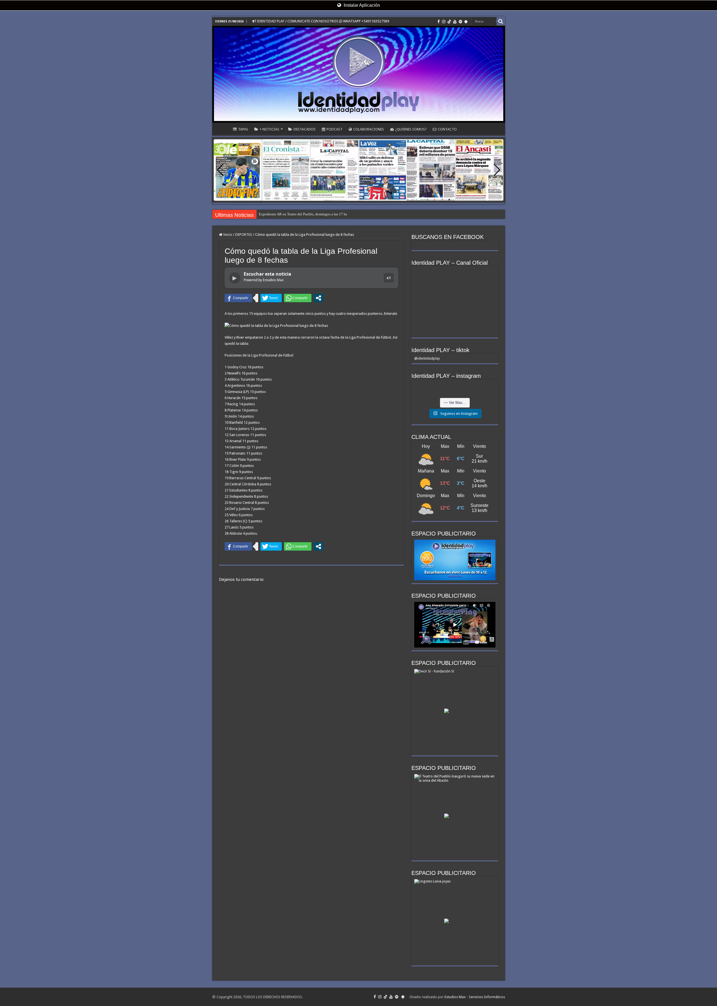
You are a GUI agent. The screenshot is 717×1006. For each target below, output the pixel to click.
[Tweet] (271, 298)
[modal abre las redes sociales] (318, 298)
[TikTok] (449, 21)
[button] (497, 170)
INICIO (222, 128)
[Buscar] (501, 21)
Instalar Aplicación (361, 5)
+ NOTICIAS (269, 129)
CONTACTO (447, 129)
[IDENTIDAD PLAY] (358, 74)
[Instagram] (443, 21)
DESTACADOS (305, 129)
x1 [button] (389, 277)
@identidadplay (427, 358)
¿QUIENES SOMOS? (411, 129)
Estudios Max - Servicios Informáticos (474, 997)
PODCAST (335, 129)
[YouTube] (455, 21)
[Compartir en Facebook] (238, 298)
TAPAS (243, 129)
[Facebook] (438, 21)
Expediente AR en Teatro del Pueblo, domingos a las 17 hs (303, 214)
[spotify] (460, 21)
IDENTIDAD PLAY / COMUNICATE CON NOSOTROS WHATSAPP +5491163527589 (322, 21)
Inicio (227, 234)
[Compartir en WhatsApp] (297, 298)
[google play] (466, 21)
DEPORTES (243, 234)
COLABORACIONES (368, 129)
